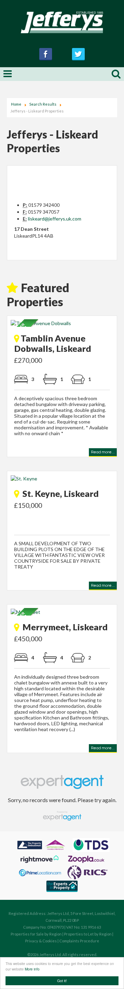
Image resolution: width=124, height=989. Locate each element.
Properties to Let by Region (88, 934)
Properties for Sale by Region (36, 934)
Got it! (62, 980)
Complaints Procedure (79, 941)
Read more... (103, 453)
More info (32, 969)
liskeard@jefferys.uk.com (54, 219)
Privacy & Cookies (41, 941)
